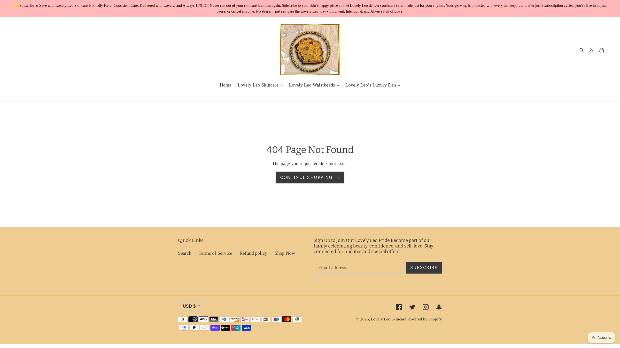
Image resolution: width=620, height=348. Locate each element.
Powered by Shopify (424, 319)
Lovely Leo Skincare (389, 319)
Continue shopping (306, 177)
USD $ (189, 306)
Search (184, 253)
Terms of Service (215, 253)
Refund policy (253, 253)
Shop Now (285, 253)
